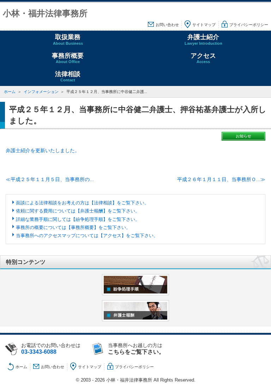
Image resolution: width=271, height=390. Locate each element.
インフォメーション (41, 91)
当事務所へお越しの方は (136, 348)
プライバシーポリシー (248, 25)
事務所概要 (68, 58)
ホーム (10, 91)
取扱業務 (68, 39)
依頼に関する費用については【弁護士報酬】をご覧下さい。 (78, 210)
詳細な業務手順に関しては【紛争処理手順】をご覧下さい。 (78, 219)
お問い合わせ (167, 25)
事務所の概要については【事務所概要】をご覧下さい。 (73, 227)
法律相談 (67, 76)
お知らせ (243, 136)
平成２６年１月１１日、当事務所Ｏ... (218, 179)
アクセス (203, 58)
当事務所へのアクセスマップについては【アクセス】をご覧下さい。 (87, 235)
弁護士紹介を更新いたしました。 (43, 150)
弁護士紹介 (203, 39)
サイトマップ (204, 25)
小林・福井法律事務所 (45, 13)
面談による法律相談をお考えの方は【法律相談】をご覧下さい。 (82, 202)
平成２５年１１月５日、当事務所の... (52, 179)
